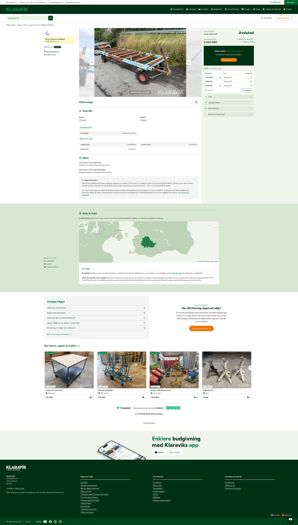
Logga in (292, 2)
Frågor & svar (25, 2)
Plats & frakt (53, 267)
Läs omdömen (149, 423)
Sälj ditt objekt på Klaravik (90, 488)
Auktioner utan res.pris (73, 2)
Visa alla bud (247, 90)
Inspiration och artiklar (89, 509)
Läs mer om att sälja (200, 328)
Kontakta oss (12, 2)
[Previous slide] (92, 62)
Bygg (20, 25)
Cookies (156, 494)
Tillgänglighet (158, 488)
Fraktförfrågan (86, 503)
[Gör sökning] (50, 18)
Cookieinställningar (39, 2)
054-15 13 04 (19, 488)
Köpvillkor (84, 482)
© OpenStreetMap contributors (207, 261)
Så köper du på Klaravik (89, 485)
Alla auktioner (56, 2)
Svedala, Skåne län (52, 52)
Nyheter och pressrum (233, 488)
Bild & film (51, 258)
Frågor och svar (86, 491)
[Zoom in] (216, 224)
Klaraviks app (85, 506)
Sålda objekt (267, 18)
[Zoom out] (216, 227)
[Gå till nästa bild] (250, 368)
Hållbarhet (156, 497)
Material (28, 521)
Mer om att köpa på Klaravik (58, 334)
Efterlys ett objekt (87, 512)
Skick (49, 264)
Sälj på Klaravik (227, 60)
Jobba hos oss (230, 485)
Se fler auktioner (51, 41)
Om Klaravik (157, 482)
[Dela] (196, 102)
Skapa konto (277, 2)
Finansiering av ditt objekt (90, 500)
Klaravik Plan (157, 485)
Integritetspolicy (159, 491)
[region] (149, 242)
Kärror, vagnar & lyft (31, 25)
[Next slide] (188, 62)
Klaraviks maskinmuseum (161, 500)
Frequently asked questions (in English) (94, 494)
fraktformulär (177, 273)
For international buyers (89, 497)
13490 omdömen (156, 414)
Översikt (51, 261)
